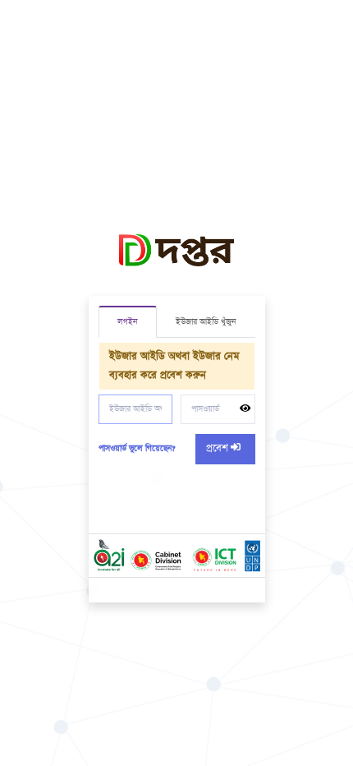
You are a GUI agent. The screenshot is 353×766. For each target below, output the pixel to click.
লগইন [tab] (127, 322)
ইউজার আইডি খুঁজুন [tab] (206, 322)
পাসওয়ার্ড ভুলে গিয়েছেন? (137, 449)
